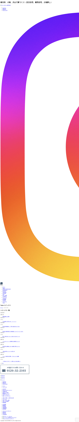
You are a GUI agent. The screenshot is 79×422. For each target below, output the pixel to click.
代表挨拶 (4, 406)
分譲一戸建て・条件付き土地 (8, 397)
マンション (5, 399)
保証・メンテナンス (6, 395)
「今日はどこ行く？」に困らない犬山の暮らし (12, 361)
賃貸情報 (4, 402)
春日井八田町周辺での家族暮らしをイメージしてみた (13, 331)
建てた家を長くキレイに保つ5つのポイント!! (11, 336)
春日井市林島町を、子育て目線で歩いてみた (11, 326)
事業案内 (4, 405)
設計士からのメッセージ (7, 390)
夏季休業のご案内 (6, 316)
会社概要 (4, 404)
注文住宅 (4, 389)
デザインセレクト (6, 394)
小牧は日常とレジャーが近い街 (9, 351)
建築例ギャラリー (6, 393)
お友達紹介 (5, 414)
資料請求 (4, 9)
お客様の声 (5, 391)
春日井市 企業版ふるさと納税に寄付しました (11, 346)
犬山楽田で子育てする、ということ (9, 321)
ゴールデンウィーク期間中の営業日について (11, 341)
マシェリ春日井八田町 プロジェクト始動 (11, 356)
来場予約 (4, 8)
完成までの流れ (6, 392)
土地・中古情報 (6, 401)
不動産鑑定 (5, 407)
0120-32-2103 (5, 10)
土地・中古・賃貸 (6, 400)
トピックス (5, 387)
